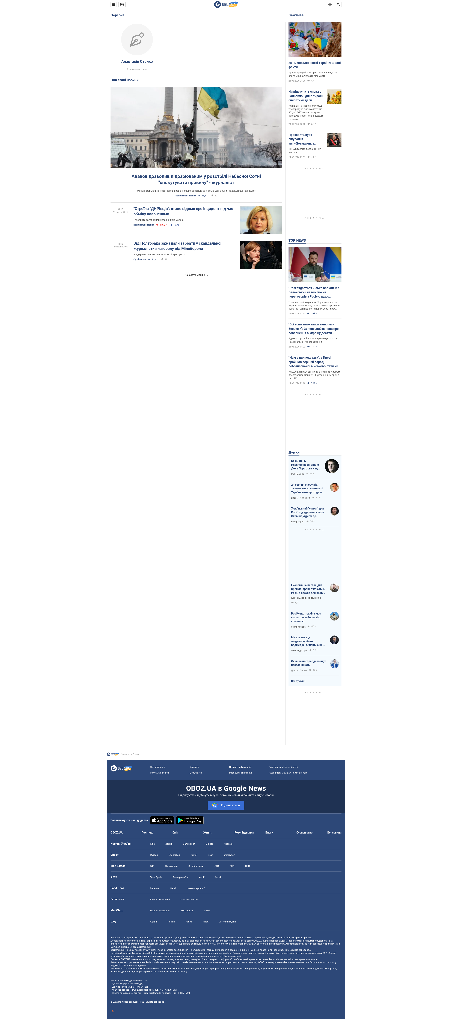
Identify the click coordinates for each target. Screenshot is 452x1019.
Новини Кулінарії (196, 888)
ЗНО (232, 866)
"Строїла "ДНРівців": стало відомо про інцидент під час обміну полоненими (183, 211)
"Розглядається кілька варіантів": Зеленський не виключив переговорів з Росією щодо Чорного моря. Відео (314, 292)
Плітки (171, 921)
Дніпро (209, 844)
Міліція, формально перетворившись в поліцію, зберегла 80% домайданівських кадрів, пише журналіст (196, 190)
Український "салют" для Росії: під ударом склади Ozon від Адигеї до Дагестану (307, 512)
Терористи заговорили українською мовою (158, 219)
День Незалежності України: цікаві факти (315, 65)
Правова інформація (240, 767)
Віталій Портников (300, 498)
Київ (152, 844)
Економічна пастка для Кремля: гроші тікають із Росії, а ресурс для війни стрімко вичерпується (308, 589)
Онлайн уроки (196, 866)
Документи (196, 772)
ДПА (216, 866)
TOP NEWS (297, 240)
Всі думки (297, 681)
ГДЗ (152, 866)
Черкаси (228, 844)
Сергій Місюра (298, 627)
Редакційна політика (240, 772)
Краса (189, 921)
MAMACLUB (187, 910)
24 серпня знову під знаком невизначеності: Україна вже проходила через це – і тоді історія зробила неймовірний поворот (307, 488)
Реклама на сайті (159, 772)
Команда (194, 767)
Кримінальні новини (186, 195)
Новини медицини (160, 910)
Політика (147, 832)
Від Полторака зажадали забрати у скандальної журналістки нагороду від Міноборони (177, 246)
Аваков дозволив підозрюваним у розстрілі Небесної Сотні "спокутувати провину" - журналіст (196, 179)
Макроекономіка (189, 899)
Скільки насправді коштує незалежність (308, 663)
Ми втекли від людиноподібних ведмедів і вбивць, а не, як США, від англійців (307, 641)
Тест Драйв (156, 877)
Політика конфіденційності (283, 767)
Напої (173, 888)
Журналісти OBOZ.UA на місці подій (288, 772)
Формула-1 (230, 855)
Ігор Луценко (297, 474)
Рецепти (154, 888)
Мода (206, 921)
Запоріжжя (189, 844)
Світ (175, 832)
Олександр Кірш (299, 650)
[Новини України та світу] (113, 755)
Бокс (210, 855)
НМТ (247, 866)
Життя (207, 832)
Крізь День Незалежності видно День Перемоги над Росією (305, 464)
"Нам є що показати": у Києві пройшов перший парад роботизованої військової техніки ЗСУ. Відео (313, 362)
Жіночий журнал (228, 921)
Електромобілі (180, 877)
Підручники (171, 866)
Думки (294, 452)
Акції (201, 877)
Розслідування (244, 832)
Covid (207, 910)
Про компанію (157, 767)
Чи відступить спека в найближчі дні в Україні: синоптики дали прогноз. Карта (306, 96)
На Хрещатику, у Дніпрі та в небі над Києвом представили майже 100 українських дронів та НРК (314, 375)
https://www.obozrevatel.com (226, 937)
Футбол (154, 855)
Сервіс (218, 877)
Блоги (269, 832)
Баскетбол (174, 855)
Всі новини (334, 832)
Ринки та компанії (160, 899)
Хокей (194, 855)
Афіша (153, 921)
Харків (168, 844)
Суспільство (139, 259)
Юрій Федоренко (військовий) (306, 598)
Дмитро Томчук (299, 670)
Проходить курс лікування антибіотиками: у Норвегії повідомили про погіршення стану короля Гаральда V (305, 139)
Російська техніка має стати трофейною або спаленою (306, 617)
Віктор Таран (297, 521)
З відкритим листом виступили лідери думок (159, 254)
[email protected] (152, 993)
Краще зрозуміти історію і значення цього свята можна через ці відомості (313, 74)
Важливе (296, 15)
